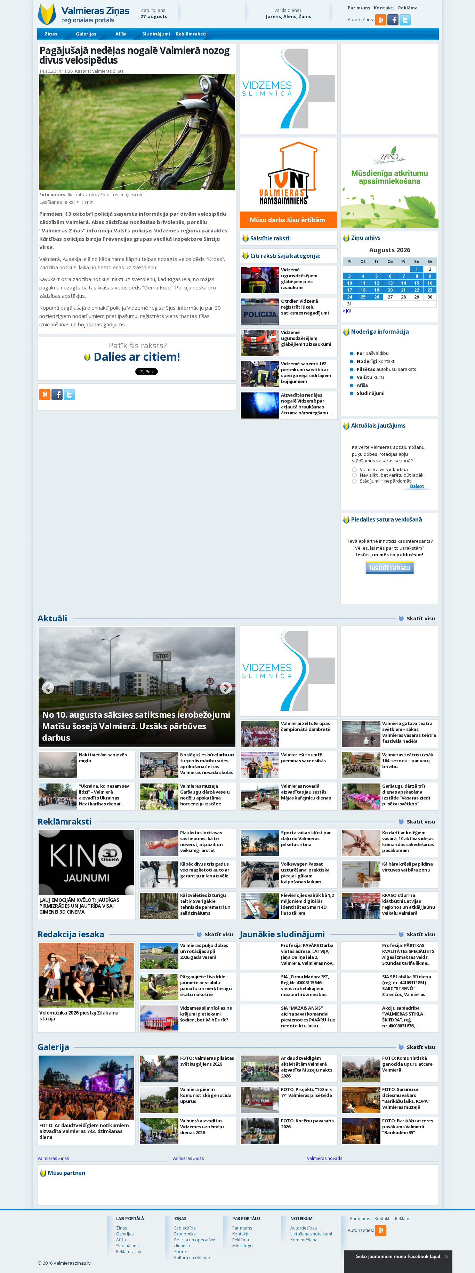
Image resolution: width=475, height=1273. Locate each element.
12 (376, 283)
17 (349, 290)
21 (403, 290)
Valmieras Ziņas (53, 1158)
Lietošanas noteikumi (311, 1234)
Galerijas (86, 34)
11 (363, 283)
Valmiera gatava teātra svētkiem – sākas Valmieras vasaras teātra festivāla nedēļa (409, 732)
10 (349, 283)
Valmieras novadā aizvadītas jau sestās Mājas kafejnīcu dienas (306, 792)
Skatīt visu (421, 618)
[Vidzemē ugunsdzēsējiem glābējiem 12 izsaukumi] (260, 343)
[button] (393, 24)
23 (429, 290)
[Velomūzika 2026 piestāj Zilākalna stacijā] (86, 975)
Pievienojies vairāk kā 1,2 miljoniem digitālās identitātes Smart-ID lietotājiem (307, 904)
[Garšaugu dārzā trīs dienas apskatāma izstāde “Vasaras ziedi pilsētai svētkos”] (361, 796)
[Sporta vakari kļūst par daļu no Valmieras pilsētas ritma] (260, 843)
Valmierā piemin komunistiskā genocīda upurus (206, 1095)
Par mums (359, 8)
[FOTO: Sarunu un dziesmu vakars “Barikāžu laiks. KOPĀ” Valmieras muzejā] (361, 1100)
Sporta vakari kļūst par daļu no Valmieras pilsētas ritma (306, 838)
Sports (180, 1252)
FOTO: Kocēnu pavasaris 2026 (307, 1123)
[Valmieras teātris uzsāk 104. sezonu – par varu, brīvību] (361, 765)
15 (416, 283)
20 (390, 290)
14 (403, 283)
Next (226, 688)
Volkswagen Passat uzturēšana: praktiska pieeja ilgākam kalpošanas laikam (305, 873)
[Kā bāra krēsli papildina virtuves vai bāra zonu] (361, 874)
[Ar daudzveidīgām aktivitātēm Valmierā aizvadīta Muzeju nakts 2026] (260, 1069)
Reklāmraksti (191, 34)
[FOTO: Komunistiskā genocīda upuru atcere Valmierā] (361, 1069)
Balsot (416, 487)
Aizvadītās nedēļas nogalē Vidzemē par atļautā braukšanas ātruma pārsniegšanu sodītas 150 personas (304, 407)
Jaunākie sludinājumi (282, 934)
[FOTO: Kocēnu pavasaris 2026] (260, 1131)
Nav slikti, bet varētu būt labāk (392, 475)
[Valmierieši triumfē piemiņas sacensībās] (260, 765)
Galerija (53, 1046)
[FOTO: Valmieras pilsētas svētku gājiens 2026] (159, 1069)
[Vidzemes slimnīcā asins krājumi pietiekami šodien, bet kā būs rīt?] (159, 1018)
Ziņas (51, 34)
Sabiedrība (185, 1228)
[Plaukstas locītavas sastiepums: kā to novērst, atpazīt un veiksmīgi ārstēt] (159, 843)
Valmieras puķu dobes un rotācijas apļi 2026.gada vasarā (204, 951)
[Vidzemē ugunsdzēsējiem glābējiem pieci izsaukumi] (260, 280)
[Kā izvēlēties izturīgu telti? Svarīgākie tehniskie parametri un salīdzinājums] (159, 906)
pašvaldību (373, 353)
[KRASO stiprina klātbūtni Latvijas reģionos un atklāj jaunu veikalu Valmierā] (361, 906)
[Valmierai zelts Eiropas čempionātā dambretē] (260, 734)
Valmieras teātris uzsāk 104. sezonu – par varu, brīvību (407, 760)
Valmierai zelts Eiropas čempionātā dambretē (305, 726)
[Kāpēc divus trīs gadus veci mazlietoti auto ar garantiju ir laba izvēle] (159, 874)
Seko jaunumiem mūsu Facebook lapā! (398, 1256)
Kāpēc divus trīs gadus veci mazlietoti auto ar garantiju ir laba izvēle (205, 870)
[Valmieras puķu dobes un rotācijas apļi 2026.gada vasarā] (159, 956)
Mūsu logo (242, 1246)
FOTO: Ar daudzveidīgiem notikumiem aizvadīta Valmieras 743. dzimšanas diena (84, 1131)
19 (376, 290)
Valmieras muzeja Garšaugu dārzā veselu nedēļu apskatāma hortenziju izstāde (205, 795)
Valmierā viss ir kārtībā (384, 469)
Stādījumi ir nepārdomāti (386, 481)
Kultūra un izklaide (192, 1257)
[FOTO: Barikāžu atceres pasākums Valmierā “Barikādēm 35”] (361, 1131)
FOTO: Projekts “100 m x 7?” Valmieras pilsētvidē (306, 1092)
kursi (370, 377)
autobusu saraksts (386, 369)
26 (376, 297)
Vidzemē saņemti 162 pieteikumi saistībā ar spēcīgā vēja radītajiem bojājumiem (306, 372)
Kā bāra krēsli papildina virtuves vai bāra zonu (407, 867)
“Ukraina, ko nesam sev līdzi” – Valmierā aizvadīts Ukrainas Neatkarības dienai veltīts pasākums (104, 798)
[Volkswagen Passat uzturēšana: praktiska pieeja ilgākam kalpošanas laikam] (260, 874)
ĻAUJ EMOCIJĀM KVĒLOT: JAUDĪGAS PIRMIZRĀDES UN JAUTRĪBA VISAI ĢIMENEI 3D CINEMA (79, 906)
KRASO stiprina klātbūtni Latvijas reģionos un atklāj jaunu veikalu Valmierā (408, 904)
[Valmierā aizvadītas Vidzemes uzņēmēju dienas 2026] (159, 1131)
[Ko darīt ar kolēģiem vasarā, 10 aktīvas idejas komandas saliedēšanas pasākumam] (361, 843)
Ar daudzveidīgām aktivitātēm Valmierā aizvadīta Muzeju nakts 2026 (306, 1067)
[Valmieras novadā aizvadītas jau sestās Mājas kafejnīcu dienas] (260, 796)
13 (390, 283)
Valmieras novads (324, 1158)
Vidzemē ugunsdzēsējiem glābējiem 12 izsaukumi (306, 338)
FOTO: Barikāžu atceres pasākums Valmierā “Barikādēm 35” (407, 1126)
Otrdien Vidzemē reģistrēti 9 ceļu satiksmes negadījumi (305, 307)
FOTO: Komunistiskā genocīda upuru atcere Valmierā (407, 1064)
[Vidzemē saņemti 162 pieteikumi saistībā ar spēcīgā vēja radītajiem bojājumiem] (260, 374)
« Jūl (347, 311)
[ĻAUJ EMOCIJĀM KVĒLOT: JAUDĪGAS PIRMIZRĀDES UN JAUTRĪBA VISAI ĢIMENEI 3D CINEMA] (86, 862)
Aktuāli (52, 618)
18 (363, 290)
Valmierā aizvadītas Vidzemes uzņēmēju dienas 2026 (202, 1126)
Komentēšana (303, 1240)
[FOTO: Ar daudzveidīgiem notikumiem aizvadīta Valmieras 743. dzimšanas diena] (86, 1088)
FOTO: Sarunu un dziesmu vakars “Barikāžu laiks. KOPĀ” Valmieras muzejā (405, 1098)
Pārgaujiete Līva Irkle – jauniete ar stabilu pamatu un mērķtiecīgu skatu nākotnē (206, 985)
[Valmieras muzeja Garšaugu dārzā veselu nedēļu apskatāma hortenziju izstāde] (159, 796)
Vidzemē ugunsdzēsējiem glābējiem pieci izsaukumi (299, 278)
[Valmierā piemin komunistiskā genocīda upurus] (159, 1100)
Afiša (121, 34)
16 (429, 283)
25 (363, 297)
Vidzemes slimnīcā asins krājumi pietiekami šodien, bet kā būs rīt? (206, 1014)
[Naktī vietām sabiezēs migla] (58, 765)
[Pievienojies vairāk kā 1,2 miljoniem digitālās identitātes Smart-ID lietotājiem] (260, 906)
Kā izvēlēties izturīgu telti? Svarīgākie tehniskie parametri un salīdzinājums (205, 904)
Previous (48, 688)
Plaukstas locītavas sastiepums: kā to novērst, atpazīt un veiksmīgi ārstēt (201, 841)
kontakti (376, 361)
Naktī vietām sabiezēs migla (103, 757)
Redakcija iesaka (71, 934)
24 (349, 297)
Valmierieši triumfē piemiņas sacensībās (303, 757)
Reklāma (408, 8)
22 (416, 290)
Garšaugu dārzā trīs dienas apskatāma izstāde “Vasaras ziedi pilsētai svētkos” (406, 795)
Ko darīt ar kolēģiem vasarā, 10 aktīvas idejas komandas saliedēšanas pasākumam (408, 841)
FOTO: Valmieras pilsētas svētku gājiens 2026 (207, 1061)
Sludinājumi (156, 34)
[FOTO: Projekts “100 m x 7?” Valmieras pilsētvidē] (260, 1100)
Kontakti (384, 8)
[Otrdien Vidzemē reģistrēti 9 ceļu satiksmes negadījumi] (260, 311)
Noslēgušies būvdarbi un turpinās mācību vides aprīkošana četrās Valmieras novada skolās (207, 763)
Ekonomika (185, 1234)
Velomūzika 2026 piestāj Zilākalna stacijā (79, 1015)
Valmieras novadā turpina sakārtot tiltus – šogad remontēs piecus (127, 731)
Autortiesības (303, 1228)
